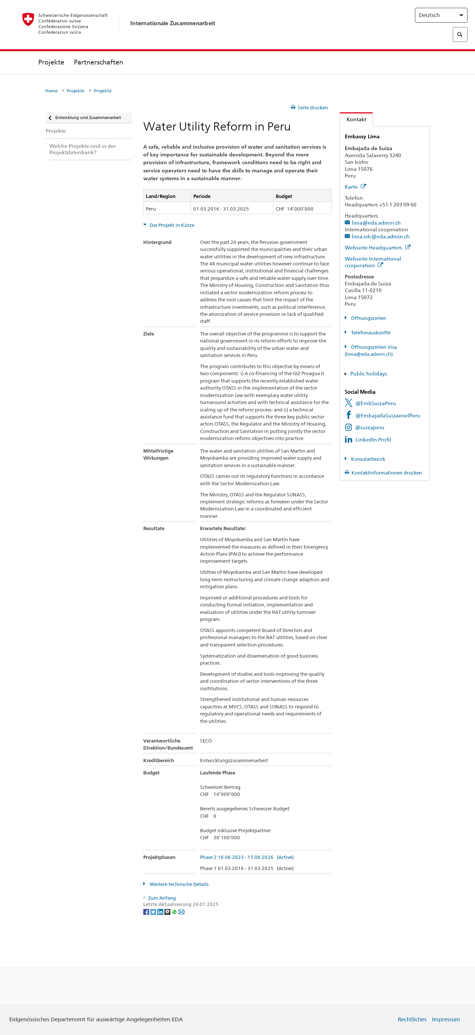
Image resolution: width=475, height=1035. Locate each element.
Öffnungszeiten (368, 318)
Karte (352, 186)
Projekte (51, 62)
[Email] (181, 911)
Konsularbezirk (367, 459)
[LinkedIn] (160, 911)
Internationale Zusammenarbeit (172, 23)
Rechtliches (412, 1019)
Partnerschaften (98, 62)
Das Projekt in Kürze (171, 225)
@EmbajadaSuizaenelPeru (388, 415)
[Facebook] (146, 911)
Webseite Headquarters (374, 247)
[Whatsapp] (174, 911)
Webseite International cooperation (373, 262)
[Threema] (167, 911)
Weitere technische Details (178, 884)
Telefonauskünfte (370, 332)
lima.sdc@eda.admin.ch (381, 236)
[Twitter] (153, 911)
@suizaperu (369, 427)
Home (51, 90)
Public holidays (368, 373)
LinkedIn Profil (373, 439)
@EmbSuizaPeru (376, 403)
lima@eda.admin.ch (376, 222)
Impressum (446, 1019)
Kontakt (353, 119)
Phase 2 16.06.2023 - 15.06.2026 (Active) (247, 857)
